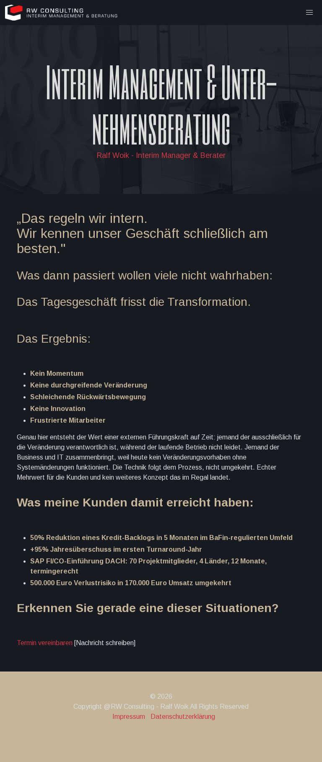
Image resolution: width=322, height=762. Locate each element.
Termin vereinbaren (45, 642)
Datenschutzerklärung (183, 716)
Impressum (128, 716)
